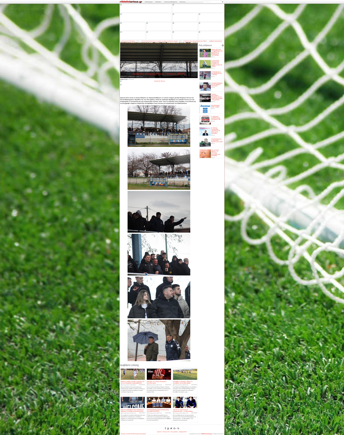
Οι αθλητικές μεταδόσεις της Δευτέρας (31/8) (215, 118)
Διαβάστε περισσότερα (215, 41)
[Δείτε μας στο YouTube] (168, 428)
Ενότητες (183, 2)
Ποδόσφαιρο (149, 2)
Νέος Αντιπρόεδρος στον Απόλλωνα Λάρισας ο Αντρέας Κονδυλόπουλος (132, 410)
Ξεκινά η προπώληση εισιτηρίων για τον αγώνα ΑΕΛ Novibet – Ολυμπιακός (172, 41)
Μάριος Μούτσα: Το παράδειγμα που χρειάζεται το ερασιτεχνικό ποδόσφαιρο (217, 52)
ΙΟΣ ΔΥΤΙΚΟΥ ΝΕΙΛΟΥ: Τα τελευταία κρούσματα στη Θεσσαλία (215, 152)
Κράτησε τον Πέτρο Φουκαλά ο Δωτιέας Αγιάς (157, 382)
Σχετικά (159, 431)
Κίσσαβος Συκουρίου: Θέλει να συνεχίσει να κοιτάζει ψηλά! (182, 382)
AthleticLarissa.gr (206, 433)
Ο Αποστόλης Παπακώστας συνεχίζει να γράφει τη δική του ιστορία (216, 63)
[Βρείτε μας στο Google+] (174, 428)
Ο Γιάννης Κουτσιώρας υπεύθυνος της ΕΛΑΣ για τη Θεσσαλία (215, 130)
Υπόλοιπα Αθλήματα (170, 2)
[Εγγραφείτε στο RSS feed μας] (178, 428)
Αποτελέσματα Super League (206, 41)
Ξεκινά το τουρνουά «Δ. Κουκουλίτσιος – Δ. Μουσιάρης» (183, 410)
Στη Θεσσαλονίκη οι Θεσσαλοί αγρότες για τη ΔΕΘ (217, 140)
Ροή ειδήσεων (205, 45)
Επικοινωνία (166, 431)
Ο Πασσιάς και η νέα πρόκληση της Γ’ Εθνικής (216, 73)
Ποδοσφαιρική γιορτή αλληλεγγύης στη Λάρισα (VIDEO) (158, 410)
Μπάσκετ (158, 2)
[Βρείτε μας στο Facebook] (165, 428)
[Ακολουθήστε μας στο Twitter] (171, 428)
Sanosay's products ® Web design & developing (133, 433)
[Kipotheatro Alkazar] (159, 81)
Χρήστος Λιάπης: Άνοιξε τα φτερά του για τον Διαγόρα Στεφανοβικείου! (132, 382)
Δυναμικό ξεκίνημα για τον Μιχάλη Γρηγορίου (133, 41)
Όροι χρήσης (174, 431)
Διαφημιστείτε (183, 431)
